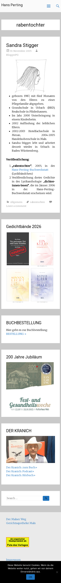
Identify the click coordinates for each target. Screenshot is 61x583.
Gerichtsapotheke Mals (21, 523)
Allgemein (16, 202)
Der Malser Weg (16, 519)
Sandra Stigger (22, 45)
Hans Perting (12, 5)
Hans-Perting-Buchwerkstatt (30, 169)
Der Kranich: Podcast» (20, 471)
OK (30, 577)
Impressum (13, 559)
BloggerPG (12, 54)
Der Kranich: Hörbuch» (20, 475)
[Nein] (57, 572)
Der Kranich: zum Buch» (21, 467)
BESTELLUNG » (16, 333)
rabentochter (37, 202)
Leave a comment (16, 206)
